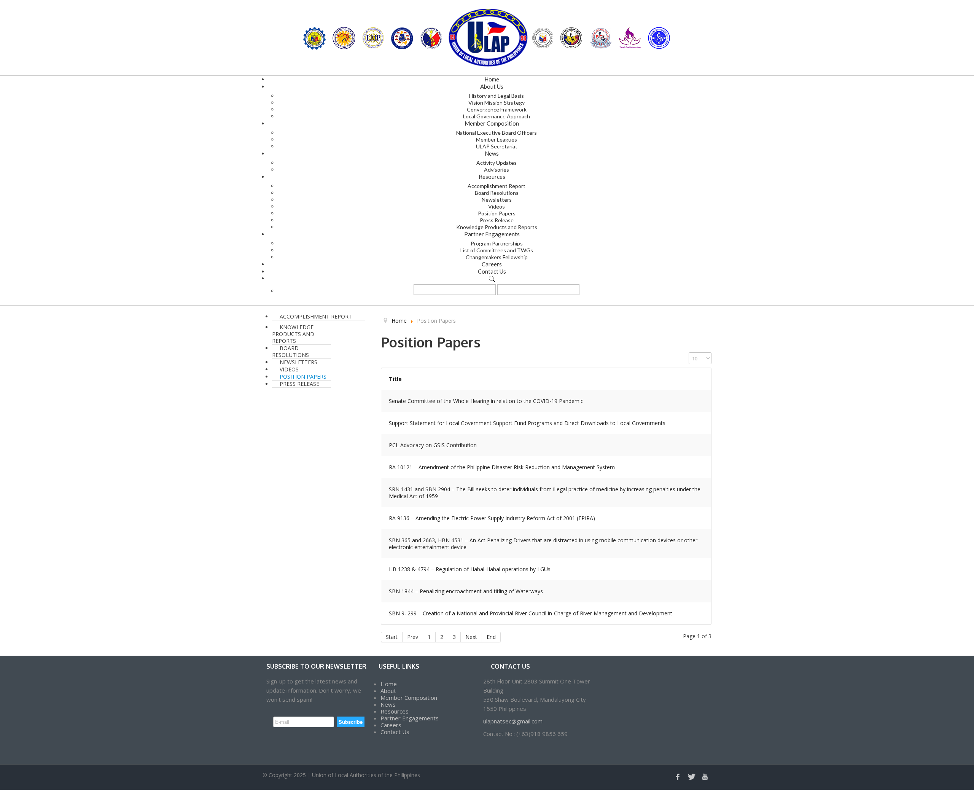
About (388, 690)
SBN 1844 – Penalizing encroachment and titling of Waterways (466, 591)
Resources (394, 711)
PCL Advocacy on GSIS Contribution (433, 445)
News (388, 704)
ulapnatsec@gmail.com (513, 721)
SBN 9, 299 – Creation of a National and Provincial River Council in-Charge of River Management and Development (530, 613)
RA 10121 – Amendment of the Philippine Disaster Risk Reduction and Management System (502, 467)
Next (471, 636)
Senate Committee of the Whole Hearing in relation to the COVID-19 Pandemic (486, 401)
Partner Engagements (409, 718)
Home (388, 684)
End (491, 636)
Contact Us (394, 732)
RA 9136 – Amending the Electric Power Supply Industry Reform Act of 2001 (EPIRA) (492, 518)
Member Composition (408, 697)
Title (395, 378)
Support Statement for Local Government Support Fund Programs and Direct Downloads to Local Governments (527, 423)
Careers (390, 725)
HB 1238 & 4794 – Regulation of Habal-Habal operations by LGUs (470, 569)
